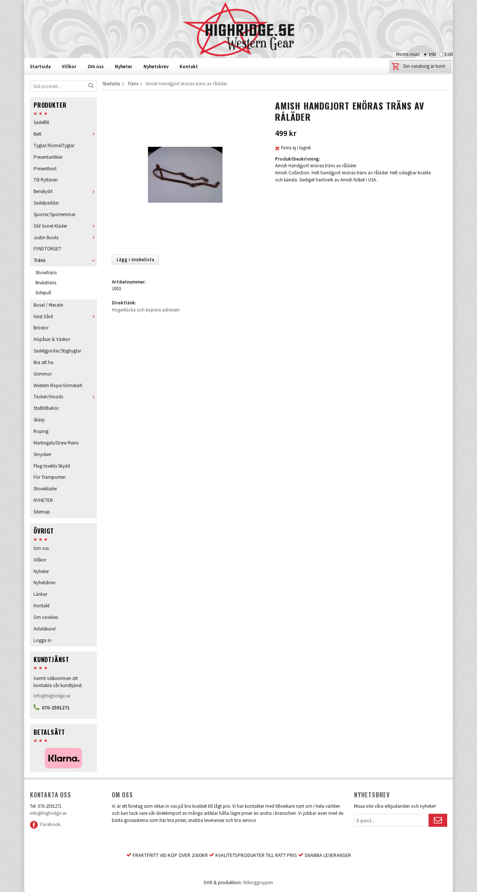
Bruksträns (45, 282)
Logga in (42, 640)
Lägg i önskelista (135, 259)
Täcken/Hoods (48, 396)
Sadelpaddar (46, 203)
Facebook (49, 824)
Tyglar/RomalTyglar (54, 145)
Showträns (46, 272)
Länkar (40, 594)
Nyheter (123, 66)
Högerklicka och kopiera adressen (146, 310)
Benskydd (43, 191)
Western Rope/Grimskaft (58, 385)
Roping (41, 431)
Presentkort (45, 168)
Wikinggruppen (258, 882)
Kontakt (189, 66)
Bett (37, 134)
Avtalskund (45, 629)
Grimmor (43, 374)
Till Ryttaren (46, 180)
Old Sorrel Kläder (50, 226)
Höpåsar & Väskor (52, 339)
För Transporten (50, 477)
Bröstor (41, 328)
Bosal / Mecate (48, 305)
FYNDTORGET (47, 249)
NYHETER (43, 500)
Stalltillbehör (46, 408)
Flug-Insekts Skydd (52, 466)
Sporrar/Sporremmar (55, 214)
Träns (39, 260)
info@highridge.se (52, 696)
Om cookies (46, 617)
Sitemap (42, 512)
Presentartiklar (48, 157)
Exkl (449, 54)
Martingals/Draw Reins (56, 443)
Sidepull (43, 293)
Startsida (40, 66)
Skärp (39, 420)
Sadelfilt (41, 122)
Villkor (69, 66)
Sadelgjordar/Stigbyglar (57, 351)
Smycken (42, 454)
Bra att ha (43, 362)
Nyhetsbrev (155, 66)
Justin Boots (46, 237)
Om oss (96, 66)
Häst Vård (43, 316)
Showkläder (45, 488)
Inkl (432, 54)
